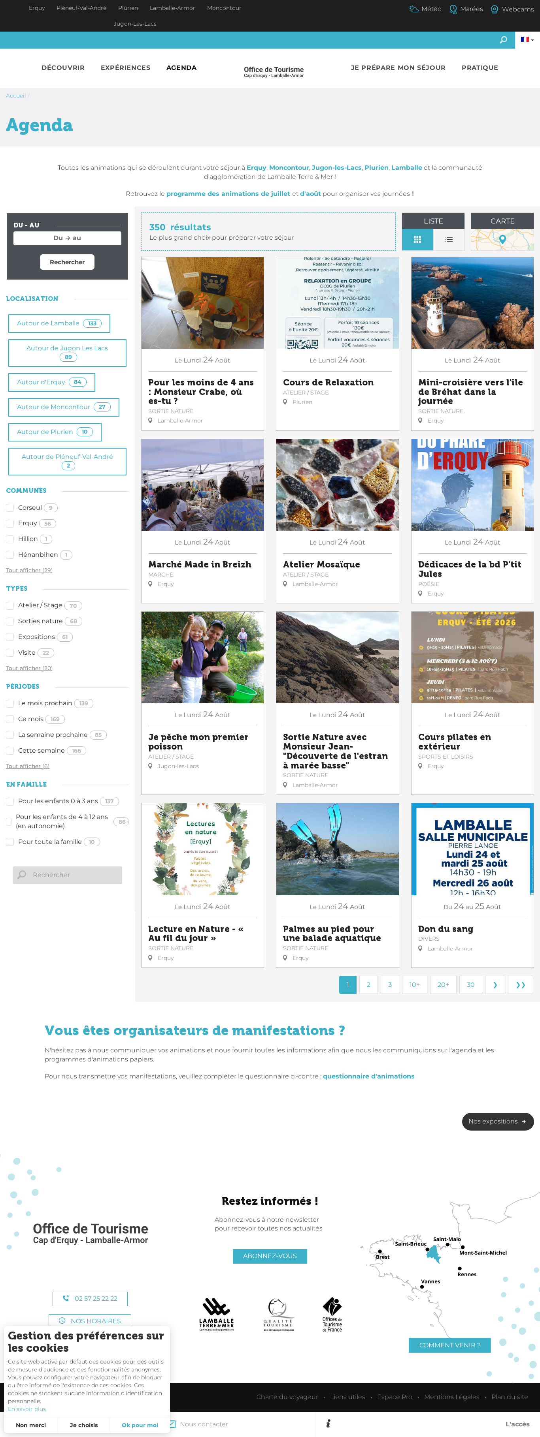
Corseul (35, 507)
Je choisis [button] (84, 1425)
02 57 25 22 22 (95, 1298)
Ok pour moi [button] (140, 1425)
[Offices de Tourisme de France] (332, 1314)
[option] (432, 1424)
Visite (33, 652)
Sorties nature (47, 621)
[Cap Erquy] (90, 1234)
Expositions (43, 637)
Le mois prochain (53, 703)
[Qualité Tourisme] (279, 1314)
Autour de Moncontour (61, 407)
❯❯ (520, 984)
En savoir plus (27, 1409)
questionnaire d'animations (369, 1076)
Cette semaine (49, 750)
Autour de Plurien (52, 432)
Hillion (32, 539)
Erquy (34, 523)
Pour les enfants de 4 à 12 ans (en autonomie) (71, 821)
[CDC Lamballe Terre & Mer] (217, 1314)
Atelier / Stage (47, 605)
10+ (415, 984)
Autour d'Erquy (49, 382)
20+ (443, 984)
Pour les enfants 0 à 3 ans (66, 801)
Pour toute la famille (56, 841)
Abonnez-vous (270, 1256)
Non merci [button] (31, 1425)
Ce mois (39, 719)
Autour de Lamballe (56, 323)
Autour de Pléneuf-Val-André (67, 461)
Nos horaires (95, 1321)
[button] (63, 68)
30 (471, 984)
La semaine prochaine (60, 734)
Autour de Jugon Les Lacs (67, 352)
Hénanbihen (42, 554)
